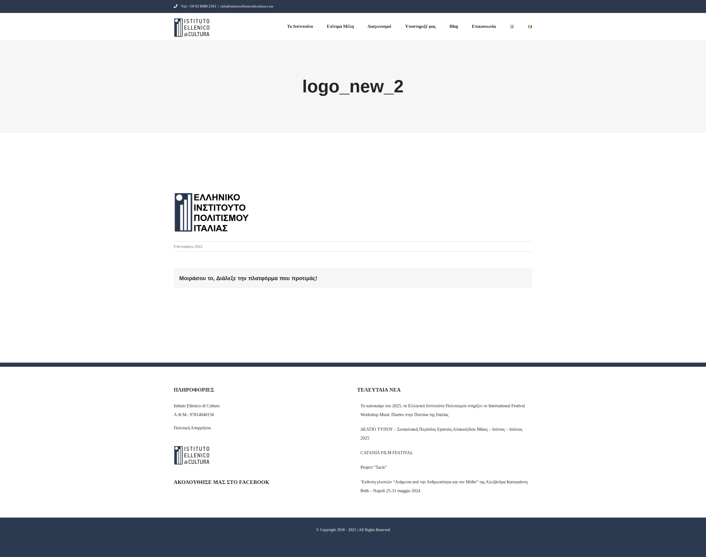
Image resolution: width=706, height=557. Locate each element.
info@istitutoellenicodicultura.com (246, 6)
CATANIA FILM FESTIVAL (386, 452)
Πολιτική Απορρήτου (192, 427)
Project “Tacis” (373, 467)
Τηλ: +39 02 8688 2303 (198, 6)
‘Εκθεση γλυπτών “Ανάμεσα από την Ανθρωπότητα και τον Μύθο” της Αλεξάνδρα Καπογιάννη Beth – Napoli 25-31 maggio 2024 (444, 486)
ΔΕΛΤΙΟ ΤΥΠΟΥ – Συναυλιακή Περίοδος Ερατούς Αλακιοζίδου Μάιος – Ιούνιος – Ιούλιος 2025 (441, 433)
